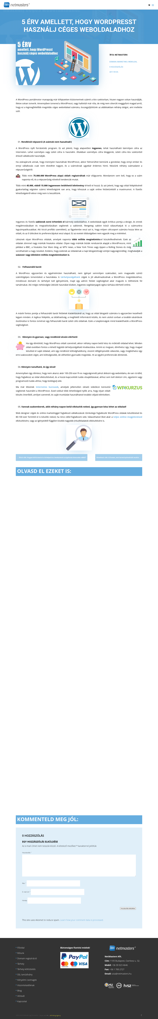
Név (24, 883)
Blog (19, 990)
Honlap (24, 900)
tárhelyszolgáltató (70, 277)
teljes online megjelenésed (127, 416)
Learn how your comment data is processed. (82, 920)
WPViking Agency (55, 1015)
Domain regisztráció (27, 958)
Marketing (122, 62)
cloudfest (45, 567)
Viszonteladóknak (26, 985)
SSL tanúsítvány (24, 974)
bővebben (24, 579)
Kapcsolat (22, 1001)
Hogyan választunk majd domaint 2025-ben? (46, 672)
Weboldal (132, 62)
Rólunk (20, 952)
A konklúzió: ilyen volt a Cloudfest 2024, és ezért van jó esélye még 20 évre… (66, 782)
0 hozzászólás (116, 67)
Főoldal (21, 947)
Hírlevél (21, 995)
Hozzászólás (26, 853)
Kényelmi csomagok (27, 979)
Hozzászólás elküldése (128, 908)
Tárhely (20, 963)
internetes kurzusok (47, 386)
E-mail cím (26, 892)
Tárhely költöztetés (26, 969)
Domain (112, 62)
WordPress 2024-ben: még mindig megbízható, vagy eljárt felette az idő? (63, 563)
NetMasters (121, 55)
